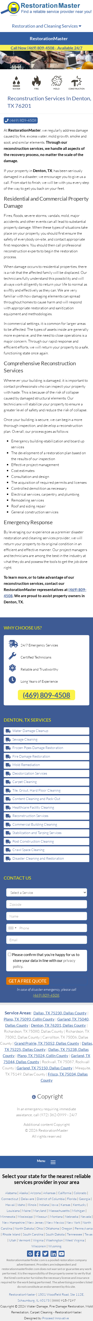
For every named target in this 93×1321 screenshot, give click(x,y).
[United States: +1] (12, 928)
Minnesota (7, 1216)
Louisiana (13, 1211)
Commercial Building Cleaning (34, 824)
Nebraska (71, 1216)
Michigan (78, 1211)
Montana (56, 1216)
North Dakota (24, 1228)
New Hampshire (13, 1222)
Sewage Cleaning (24, 739)
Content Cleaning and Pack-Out (36, 799)
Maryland (39, 1211)
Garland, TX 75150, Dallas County (44, 1068)
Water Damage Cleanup (30, 731)
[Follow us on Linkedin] (53, 1254)
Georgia (84, 1199)
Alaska (23, 1193)
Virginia (38, 1240)
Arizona (35, 1193)
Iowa (54, 1205)
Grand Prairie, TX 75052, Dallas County (46, 1043)
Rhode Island (11, 1234)
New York (73, 1222)
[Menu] (53, 1162)
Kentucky (79, 1205)
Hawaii (10, 1205)
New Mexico (55, 1222)
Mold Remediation (26, 765)
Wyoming (55, 1246)
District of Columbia (50, 1199)
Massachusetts (59, 1211)
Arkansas (49, 1193)
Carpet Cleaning (24, 782)
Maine (26, 1211)
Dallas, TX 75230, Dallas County (60, 1013)
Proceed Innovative (55, 1318)
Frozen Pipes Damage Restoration (37, 748)
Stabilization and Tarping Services (37, 833)
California (64, 1193)
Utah (12, 1240)
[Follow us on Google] (30, 1254)
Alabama (11, 1193)
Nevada (86, 1216)
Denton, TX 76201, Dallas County (58, 1025)
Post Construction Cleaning (33, 841)
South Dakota (55, 1234)
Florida (71, 1199)
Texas (89, 1234)
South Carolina (33, 1234)
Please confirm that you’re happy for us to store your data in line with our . (45, 960)
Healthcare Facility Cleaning (33, 807)
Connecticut (9, 1199)
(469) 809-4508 (46, 695)
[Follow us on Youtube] (61, 1254)
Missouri (41, 1216)
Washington (54, 1240)
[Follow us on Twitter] (45, 1254)
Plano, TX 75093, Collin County (29, 1019)
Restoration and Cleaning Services (45, 26)
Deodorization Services (29, 773)
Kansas (65, 1205)
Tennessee (74, 1234)
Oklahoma (52, 1228)
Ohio (39, 1228)
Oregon (67, 1228)
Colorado (80, 1193)
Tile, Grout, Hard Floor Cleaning (36, 790)
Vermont (25, 1240)
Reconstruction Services (30, 816)
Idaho (21, 1205)
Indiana (44, 1205)
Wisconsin (38, 1246)
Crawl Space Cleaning (28, 850)
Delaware (27, 1199)
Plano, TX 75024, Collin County (42, 1055)
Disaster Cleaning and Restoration (38, 858)
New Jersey (35, 1222)
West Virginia (74, 1240)
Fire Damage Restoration (31, 756)
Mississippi (25, 1216)
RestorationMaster (22, 1294)
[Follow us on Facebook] (37, 1254)
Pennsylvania (84, 1228)
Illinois (32, 1205)
